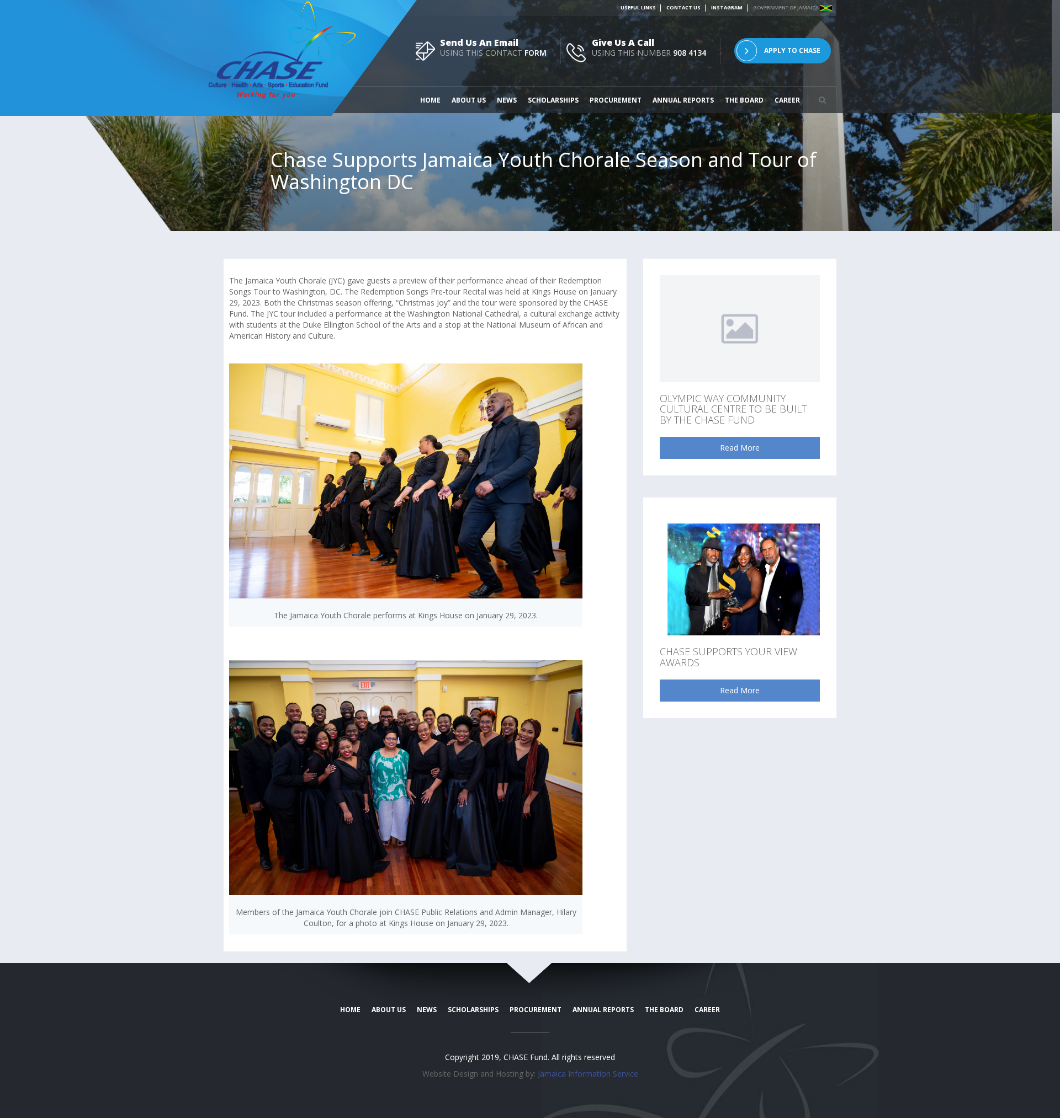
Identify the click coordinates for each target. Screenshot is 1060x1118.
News (507, 100)
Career (787, 100)
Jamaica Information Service (588, 1073)
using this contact (493, 52)
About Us (469, 100)
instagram (727, 7)
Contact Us (683, 7)
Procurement (616, 100)
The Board (744, 100)
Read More (740, 447)
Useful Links (638, 7)
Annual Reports (683, 100)
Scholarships (553, 100)
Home (430, 100)
